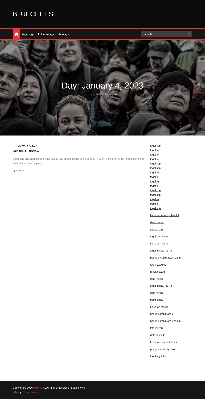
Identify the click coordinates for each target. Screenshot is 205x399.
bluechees (33, 14)
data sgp (63, 34)
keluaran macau (159, 307)
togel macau (157, 300)
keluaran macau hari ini (163, 342)
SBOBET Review (26, 151)
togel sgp (28, 34)
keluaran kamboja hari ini (164, 215)
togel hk (154, 150)
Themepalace (30, 392)
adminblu (20, 170)
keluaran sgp (46, 34)
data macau (157, 222)
